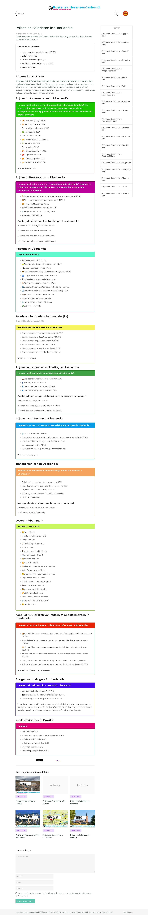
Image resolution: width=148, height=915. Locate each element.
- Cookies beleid (82, 912)
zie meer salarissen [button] (28, 358)
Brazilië (21, 796)
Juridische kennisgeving (66, 912)
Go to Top (127, 912)
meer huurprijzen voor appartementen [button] (35, 670)
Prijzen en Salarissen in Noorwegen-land (112, 120)
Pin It (58, 761)
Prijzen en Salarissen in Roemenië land (112, 155)
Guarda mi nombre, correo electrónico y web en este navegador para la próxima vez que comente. (53, 894)
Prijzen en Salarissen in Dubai (114, 187)
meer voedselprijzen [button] (28, 168)
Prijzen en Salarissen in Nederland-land (112, 94)
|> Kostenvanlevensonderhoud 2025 (29, 912)
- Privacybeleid (106, 912)
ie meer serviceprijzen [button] (29, 455)
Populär (116, 28)
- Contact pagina (94, 912)
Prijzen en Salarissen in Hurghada (116, 163)
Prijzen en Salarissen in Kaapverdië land (112, 70)
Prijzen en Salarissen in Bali (113, 86)
